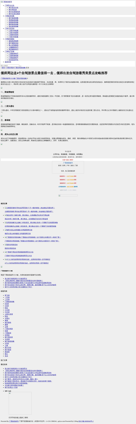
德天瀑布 (8, 322)
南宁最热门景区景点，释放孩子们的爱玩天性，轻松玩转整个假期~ (28, 381)
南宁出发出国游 (14, 14)
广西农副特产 (13, 58)
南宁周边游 (13, 9)
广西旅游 (8, 333)
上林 (6, 345)
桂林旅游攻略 (13, 22)
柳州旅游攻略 (13, 24)
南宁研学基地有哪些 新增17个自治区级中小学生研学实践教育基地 (28, 283)
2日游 (7, 343)
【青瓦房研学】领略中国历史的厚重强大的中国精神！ (24, 281)
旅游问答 (8, 62)
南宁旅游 (8, 350)
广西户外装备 (13, 37)
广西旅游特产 (13, 53)
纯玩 (6, 308)
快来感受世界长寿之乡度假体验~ (16, 383)
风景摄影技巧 (13, 49)
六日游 (7, 312)
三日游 (7, 310)
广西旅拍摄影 (9, 39)
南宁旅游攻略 (13, 18)
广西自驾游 (10, 67)
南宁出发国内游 (14, 12)
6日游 (7, 304)
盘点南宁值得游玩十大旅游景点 (16, 278)
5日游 (7, 306)
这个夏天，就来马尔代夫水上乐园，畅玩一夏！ (21, 379)
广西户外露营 (13, 32)
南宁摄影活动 (13, 43)
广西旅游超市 (14, 421)
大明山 (7, 318)
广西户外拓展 (13, 30)
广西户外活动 (9, 28)
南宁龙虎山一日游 (11, 387)
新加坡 (7, 352)
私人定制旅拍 (13, 45)
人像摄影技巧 (13, 47)
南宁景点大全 (13, 7)
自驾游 (7, 335)
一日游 (7, 297)
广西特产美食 (9, 51)
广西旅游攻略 (9, 16)
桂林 (6, 331)
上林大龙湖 (9, 314)
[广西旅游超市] (6, 2)
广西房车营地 (13, 35)
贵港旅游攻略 (13, 20)
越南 (6, 324)
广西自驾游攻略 (19, 67)
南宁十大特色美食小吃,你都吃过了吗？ (18, 287)
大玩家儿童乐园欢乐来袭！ (14, 385)
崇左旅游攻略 (13, 26)
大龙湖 (7, 339)
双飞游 (7, 295)
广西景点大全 (9, 5)
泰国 (6, 320)
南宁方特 (8, 347)
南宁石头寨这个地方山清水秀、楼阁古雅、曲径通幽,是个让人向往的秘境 (30, 285)
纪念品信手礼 (13, 60)
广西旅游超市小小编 (8, 78)
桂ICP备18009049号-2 (86, 421)
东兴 (6, 356)
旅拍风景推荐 (13, 41)
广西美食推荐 (13, 55)
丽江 (6, 354)
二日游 (7, 299)
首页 (3, 67)
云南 (6, 327)
